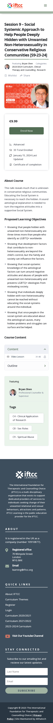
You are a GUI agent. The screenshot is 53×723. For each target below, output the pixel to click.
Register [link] (10, 605)
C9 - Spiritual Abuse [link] (23, 437)
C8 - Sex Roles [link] (20, 428)
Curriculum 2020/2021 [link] (18, 616)
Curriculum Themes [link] (16, 599)
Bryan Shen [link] (27, 63)
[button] (45, 7)
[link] (15, 5)
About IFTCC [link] (12, 594)
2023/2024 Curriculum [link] (22, 66)
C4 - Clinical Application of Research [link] (25, 418)
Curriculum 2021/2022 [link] (18, 621)
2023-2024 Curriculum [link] (18, 626)
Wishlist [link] (12, 75)
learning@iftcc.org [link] (22, 569)
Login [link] (8, 610)
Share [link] (27, 75)
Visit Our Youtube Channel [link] (27, 635)
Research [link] (41, 70)
